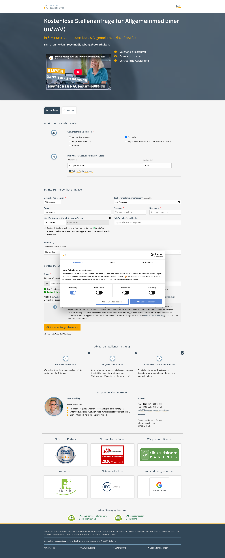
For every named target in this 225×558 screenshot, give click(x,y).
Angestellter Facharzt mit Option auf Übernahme (149, 141)
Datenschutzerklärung (154, 315)
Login (178, 6)
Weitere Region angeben (82, 171)
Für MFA (70, 110)
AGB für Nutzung (87, 548)
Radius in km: (147, 160)
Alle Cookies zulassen (146, 302)
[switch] (99, 292)
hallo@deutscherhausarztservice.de (153, 410)
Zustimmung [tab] (77, 263)
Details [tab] (112, 263)
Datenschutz (120, 548)
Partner (75, 145)
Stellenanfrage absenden (63, 327)
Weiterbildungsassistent (83, 137)
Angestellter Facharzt (81, 141)
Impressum (50, 548)
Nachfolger (133, 137)
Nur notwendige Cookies (112, 302)
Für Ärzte (54, 110)
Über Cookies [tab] (147, 263)
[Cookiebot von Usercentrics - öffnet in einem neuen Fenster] (152, 255)
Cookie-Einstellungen (159, 548)
